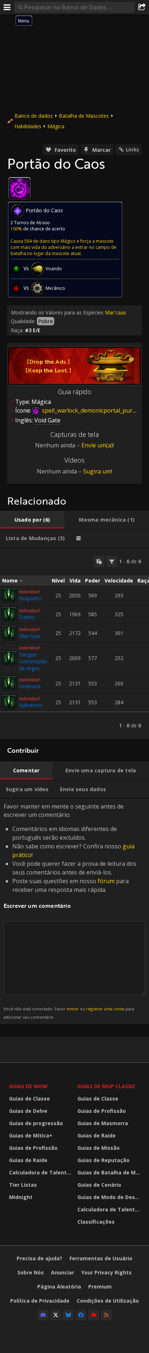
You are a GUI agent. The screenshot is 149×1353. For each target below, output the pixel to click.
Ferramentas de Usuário (100, 1258)
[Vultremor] (9, 702)
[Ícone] (19, 188)
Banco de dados (33, 115)
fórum (106, 881)
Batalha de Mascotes (84, 115)
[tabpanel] (74, 643)
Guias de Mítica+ (30, 1135)
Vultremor (30, 705)
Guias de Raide (28, 1160)
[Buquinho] (9, 595)
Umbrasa (30, 686)
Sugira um (97, 471)
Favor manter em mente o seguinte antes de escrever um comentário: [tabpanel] (70, 910)
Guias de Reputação (103, 1160)
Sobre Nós (30, 1272)
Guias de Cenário (99, 1184)
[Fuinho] (9, 614)
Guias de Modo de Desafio (109, 1197)
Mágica (55, 126)
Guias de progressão (36, 1123)
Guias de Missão (98, 1147)
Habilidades (27, 126)
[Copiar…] (99, 561)
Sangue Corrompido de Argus (33, 661)
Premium (100, 1286)
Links (132, 149)
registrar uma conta (105, 1008)
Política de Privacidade (39, 1300)
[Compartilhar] (142, 7)
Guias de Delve (28, 1110)
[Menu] (7, 7)
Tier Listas (23, 1184)
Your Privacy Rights (106, 1272)
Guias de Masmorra (102, 1123)
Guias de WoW (28, 1086)
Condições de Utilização (108, 1300)
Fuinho (27, 617)
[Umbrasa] (9, 683)
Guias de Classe (29, 1098)
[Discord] (43, 1315)
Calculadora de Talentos (41, 1172)
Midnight (21, 1197)
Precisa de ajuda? (39, 1258)
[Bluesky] (68, 1315)
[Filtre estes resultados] (111, 561)
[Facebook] (81, 1315)
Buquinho (30, 598)
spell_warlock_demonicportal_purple (91, 410)
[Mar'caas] (9, 633)
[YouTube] (93, 1315)
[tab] (32, 520)
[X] (55, 1315)
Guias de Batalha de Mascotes (109, 1172)
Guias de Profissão (33, 1147)
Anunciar (62, 1272)
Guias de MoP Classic (106, 1086)
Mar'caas (115, 312)
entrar (73, 1008)
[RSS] (106, 1315)
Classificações (96, 1221)
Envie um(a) (97, 445)
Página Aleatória (59, 1286)
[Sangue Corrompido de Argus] (9, 658)
